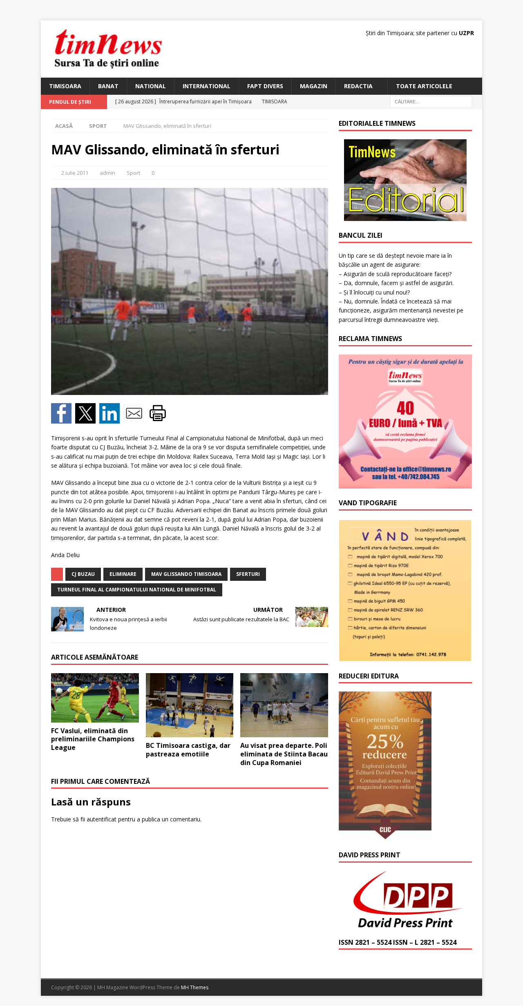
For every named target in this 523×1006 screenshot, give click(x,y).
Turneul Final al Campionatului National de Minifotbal (136, 589)
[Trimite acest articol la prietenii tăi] (135, 418)
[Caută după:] (431, 101)
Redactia (358, 86)
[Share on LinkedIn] (111, 418)
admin (107, 172)
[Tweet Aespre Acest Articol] (87, 418)
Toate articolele (424, 86)
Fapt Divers (265, 86)
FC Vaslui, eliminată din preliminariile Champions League (92, 739)
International (206, 86)
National (150, 86)
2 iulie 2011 (74, 172)
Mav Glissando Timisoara (186, 574)
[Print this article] (159, 418)
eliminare (123, 574)
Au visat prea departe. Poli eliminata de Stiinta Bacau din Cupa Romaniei (284, 754)
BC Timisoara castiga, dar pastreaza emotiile (188, 749)
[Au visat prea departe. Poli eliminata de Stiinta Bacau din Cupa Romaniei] (284, 705)
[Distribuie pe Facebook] (63, 418)
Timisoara (65, 86)
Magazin (313, 86)
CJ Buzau (83, 574)
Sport (133, 172)
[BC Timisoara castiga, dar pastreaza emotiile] (190, 705)
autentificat (101, 819)
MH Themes (194, 987)
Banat (108, 86)
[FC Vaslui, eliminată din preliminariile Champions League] (95, 698)
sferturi (248, 574)
